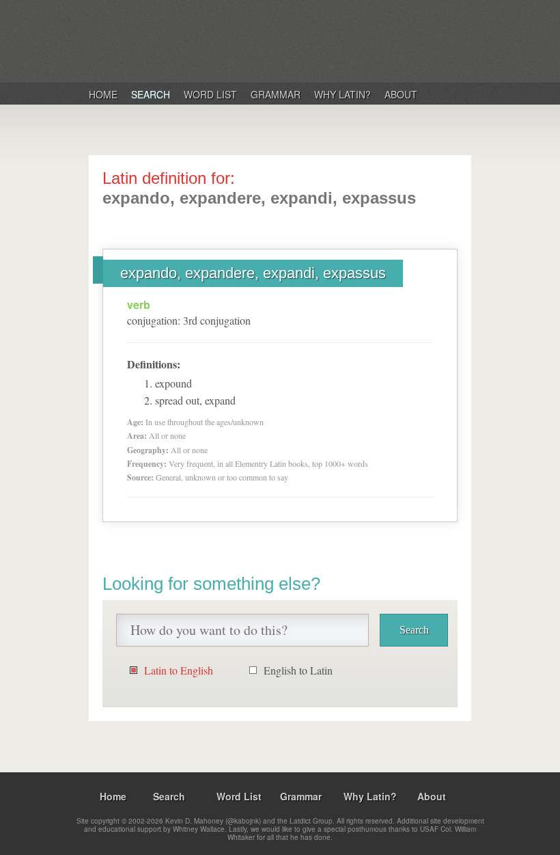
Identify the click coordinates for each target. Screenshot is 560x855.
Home (103, 94)
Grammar (275, 94)
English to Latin (298, 670)
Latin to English (178, 670)
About (400, 94)
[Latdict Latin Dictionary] (265, 40)
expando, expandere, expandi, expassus (253, 273)
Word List (210, 94)
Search (150, 94)
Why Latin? (342, 94)
